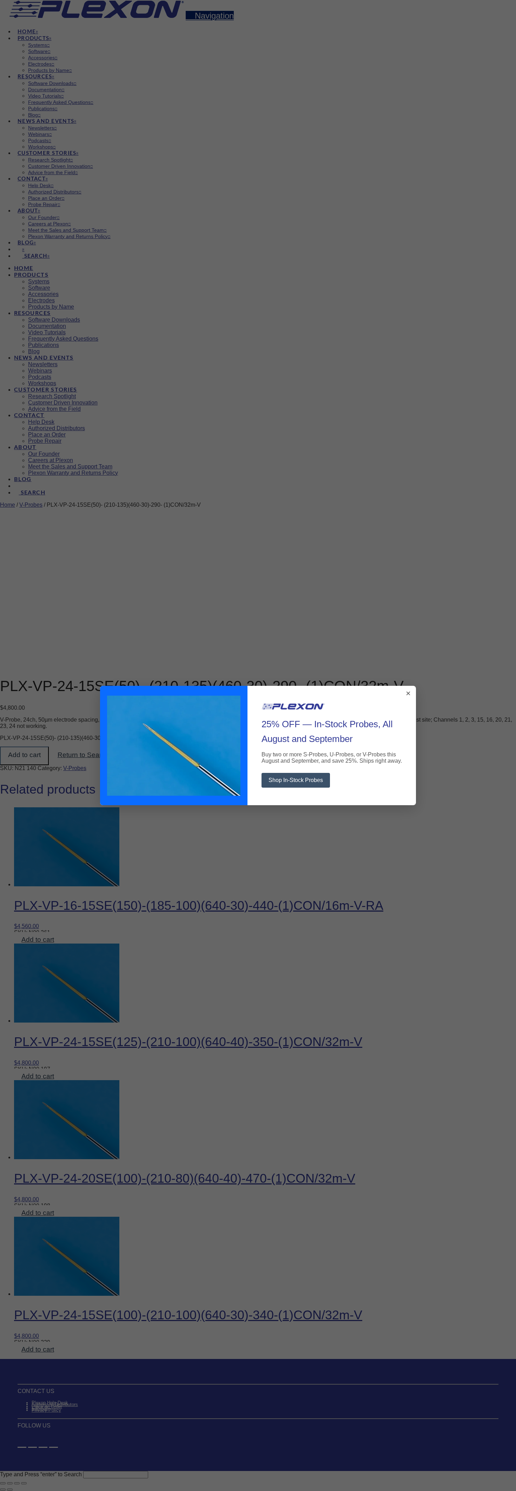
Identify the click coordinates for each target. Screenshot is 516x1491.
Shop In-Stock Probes (296, 780)
